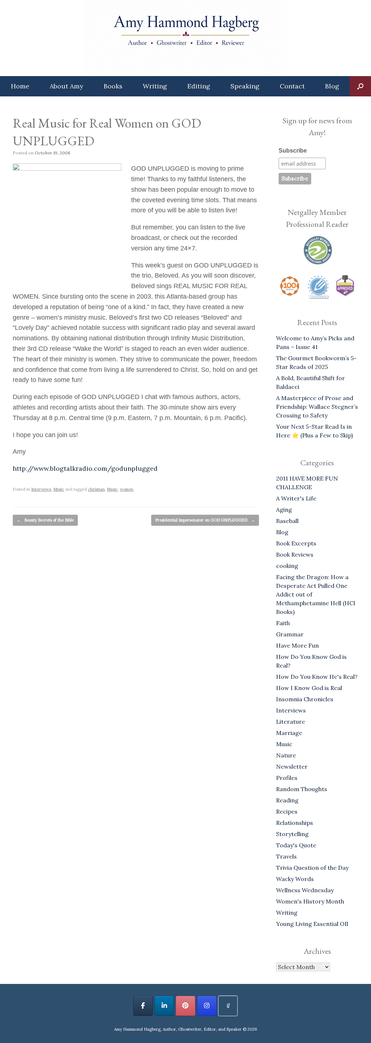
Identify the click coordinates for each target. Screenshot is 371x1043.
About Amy (66, 86)
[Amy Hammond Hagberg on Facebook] (143, 1006)
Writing (155, 86)
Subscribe (293, 150)
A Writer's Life (296, 498)
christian (96, 489)
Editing (198, 86)
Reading (287, 800)
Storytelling (292, 834)
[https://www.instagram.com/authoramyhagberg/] (207, 1006)
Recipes (286, 811)
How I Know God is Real (309, 687)
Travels (286, 856)
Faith (283, 623)
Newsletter (292, 766)
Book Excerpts (296, 543)
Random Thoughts (301, 789)
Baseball (287, 520)
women (126, 489)
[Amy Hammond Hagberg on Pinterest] (185, 1006)
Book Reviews (294, 554)
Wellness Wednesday (305, 890)
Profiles (286, 777)
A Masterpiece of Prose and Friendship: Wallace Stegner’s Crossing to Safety (317, 406)
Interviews (41, 489)
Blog (332, 86)
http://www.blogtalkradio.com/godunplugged (85, 468)
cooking (287, 565)
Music (58, 489)
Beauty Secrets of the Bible (45, 520)
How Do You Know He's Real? (317, 676)
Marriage (289, 732)
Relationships (294, 822)
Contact (292, 86)
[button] (360, 86)
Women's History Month (310, 901)
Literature (290, 721)
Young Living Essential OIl (312, 923)
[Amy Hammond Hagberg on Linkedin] (164, 1006)
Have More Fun (297, 645)
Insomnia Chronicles (304, 699)
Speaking (244, 86)
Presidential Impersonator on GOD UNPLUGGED (205, 520)
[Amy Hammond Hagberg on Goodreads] (228, 1006)
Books (113, 86)
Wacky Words (295, 878)
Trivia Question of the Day (312, 867)
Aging (284, 509)
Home (20, 86)
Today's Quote (296, 845)
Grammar (290, 634)
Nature (286, 755)
